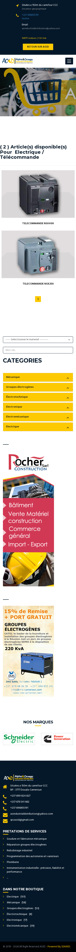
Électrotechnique (17, 397)
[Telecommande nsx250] (38, 254)
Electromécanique (17, 417)
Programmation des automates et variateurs (32, 856)
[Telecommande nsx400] (38, 194)
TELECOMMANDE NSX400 (38, 223)
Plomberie (13, 862)
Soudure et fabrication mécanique (27, 839)
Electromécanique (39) (20, 926)
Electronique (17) (17, 920)
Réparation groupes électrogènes (26, 845)
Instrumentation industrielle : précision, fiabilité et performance (35, 870)
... (7, 878)
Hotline (25, 19)
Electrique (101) (16, 897)
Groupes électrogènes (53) (23, 908)
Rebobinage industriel (19, 850)
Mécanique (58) (16, 902)
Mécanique (13, 377)
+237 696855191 (30, 15)
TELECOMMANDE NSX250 (38, 284)
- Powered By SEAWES (58, 947)
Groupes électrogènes (20, 387)
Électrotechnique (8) (19, 914)
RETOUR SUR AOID (38, 47)
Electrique (12, 426)
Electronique (14, 407)
